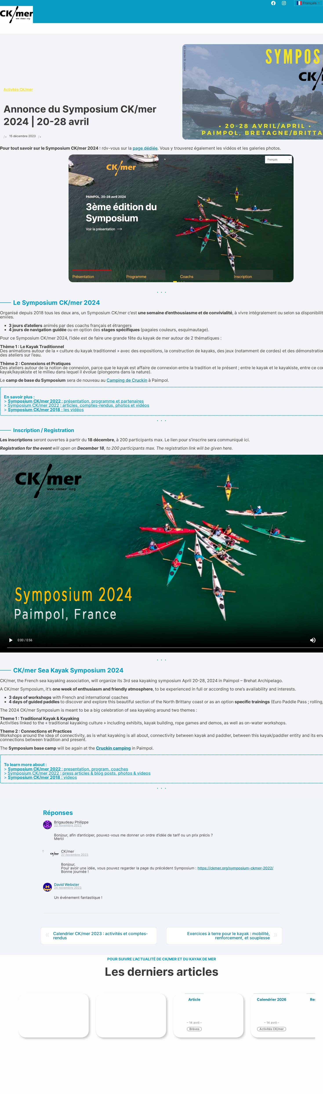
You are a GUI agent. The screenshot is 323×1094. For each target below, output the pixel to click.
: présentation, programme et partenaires (76, 401)
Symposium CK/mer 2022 (33, 405)
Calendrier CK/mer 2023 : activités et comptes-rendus (100, 936)
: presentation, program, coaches (68, 769)
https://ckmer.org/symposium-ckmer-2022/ (235, 868)
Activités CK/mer (18, 89)
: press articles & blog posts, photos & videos (105, 773)
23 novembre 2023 (68, 825)
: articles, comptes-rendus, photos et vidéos (104, 405)
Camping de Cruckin (127, 380)
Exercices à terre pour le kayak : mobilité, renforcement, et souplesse (228, 936)
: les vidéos (46, 409)
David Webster (66, 884)
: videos (42, 777)
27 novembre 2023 (74, 854)
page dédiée (145, 148)
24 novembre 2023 (68, 887)
